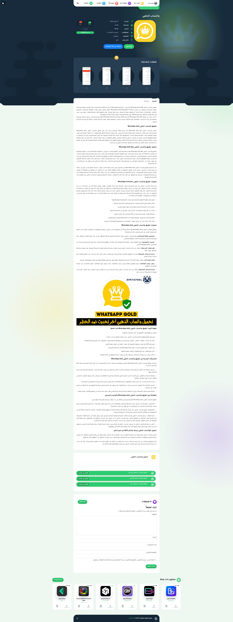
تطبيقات (115, 36)
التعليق (154, 514)
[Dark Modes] (3, 3)
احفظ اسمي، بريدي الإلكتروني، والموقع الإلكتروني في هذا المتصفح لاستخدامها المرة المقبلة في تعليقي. (123, 560)
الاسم (154, 537)
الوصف (154, 101)
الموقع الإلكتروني (151, 552)
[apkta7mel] (152, 3)
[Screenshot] (147, 76)
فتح (117, 40)
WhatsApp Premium (109, 117)
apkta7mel (132, 618)
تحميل (128, 46)
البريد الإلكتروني (152, 545)
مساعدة (146, 101)
